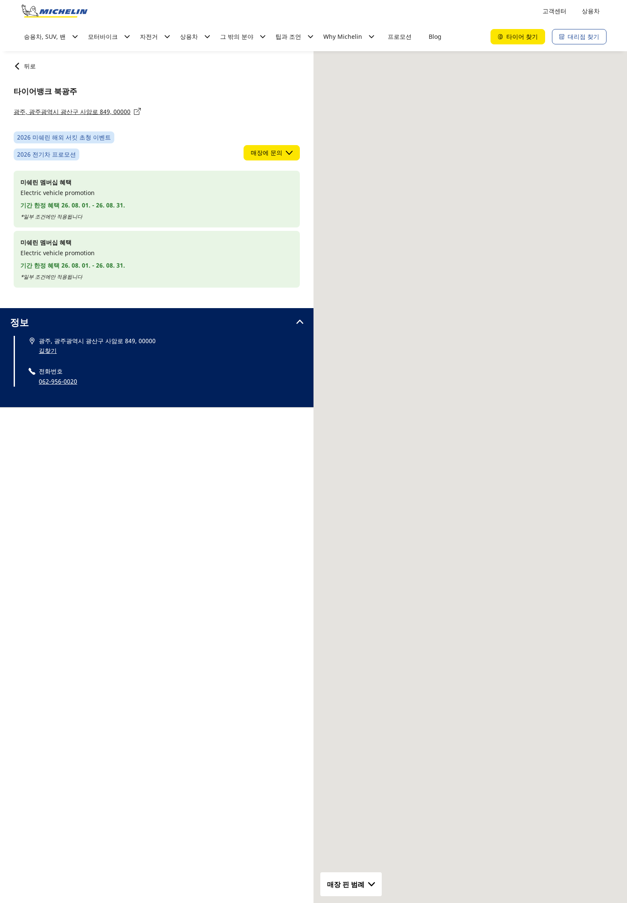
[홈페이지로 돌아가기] (54, 11)
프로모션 (400, 36)
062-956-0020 (58, 381)
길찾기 (48, 351)
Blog (435, 36)
